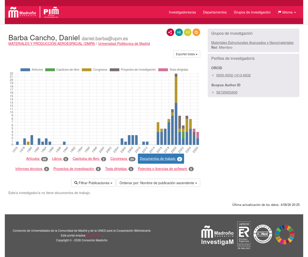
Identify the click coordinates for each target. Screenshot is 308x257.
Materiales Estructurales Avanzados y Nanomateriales (252, 42)
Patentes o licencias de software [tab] (165, 168)
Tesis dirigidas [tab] (118, 168)
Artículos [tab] (36, 158)
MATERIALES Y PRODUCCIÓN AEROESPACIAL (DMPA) (51, 43)
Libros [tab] (59, 158)
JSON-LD (179, 32)
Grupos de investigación (252, 12)
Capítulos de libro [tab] (88, 158)
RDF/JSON (196, 32)
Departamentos (215, 12)
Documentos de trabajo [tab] (160, 158)
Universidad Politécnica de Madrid (124, 43)
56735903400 (226, 92)
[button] (287, 12)
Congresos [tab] (122, 158)
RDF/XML (170, 32)
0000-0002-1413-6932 (233, 75)
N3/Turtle (188, 32)
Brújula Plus (94, 235)
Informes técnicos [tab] (31, 168)
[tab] (253, 33)
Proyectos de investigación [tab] (76, 168)
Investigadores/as (182, 12)
